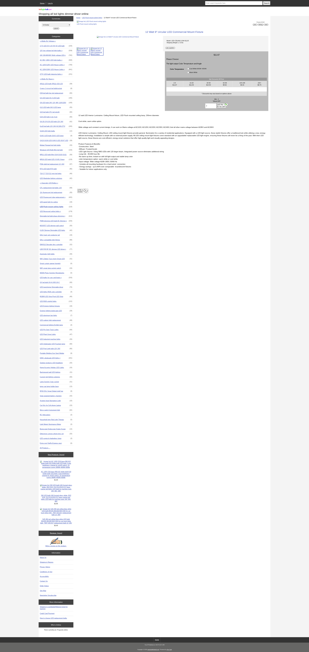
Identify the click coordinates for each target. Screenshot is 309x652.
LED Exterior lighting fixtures (56, 306)
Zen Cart (169, 649)
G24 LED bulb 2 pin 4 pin (56, 117)
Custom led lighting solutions (56, 377)
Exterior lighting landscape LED (56, 311)
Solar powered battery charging (56, 396)
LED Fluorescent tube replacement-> (56, 197)
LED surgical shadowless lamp (56, 438)
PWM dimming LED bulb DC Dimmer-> (56, 221)
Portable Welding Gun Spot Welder (56, 353)
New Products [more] (56, 455)
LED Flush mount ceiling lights (92, 17)
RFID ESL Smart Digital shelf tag (56, 391)
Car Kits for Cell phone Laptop (56, 405)
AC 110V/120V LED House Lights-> (56, 65)
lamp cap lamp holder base (56, 386)
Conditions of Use (46, 572)
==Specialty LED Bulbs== (49, 183)
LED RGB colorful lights (56, 301)
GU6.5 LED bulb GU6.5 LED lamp (56, 136)
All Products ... (45, 448)
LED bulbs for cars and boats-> (56, 277)
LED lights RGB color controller (56, 292)
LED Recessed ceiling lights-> (56, 211)
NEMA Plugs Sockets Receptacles (56, 273)
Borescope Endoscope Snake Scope (56, 429)
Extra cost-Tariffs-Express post (56, 443)
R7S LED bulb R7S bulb (56, 169)
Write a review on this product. (56, 546)
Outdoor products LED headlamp (56, 363)
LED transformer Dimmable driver (56, 287)
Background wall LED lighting (56, 372)
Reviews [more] (56, 533)
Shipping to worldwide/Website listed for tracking (54, 608)
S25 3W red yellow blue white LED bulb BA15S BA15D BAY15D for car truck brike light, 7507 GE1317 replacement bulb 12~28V (56, 521)
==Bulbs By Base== (47, 79)
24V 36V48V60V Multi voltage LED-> (56, 55)
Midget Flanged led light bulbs (56, 145)
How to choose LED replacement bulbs (53, 618)
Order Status (44, 586)
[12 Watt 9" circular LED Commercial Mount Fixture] (83, 51)
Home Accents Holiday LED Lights (56, 367)
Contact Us (44, 581)
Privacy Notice (45, 567)
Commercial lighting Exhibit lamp (56, 325)
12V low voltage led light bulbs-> (56, 50)
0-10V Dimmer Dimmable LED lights (56, 230)
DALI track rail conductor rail (56, 235)
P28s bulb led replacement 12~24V (56, 164)
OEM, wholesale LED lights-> (56, 358)
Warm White (193, 72)
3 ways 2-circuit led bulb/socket (56, 88)
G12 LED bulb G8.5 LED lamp (56, 107)
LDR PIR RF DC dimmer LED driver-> (56, 249)
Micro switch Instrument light (56, 410)
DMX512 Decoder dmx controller (56, 244)
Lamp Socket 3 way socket (56, 382)
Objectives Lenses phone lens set (56, 434)
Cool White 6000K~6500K (198, 68)
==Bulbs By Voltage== (48, 41)
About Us (43, 557)
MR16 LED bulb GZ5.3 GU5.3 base (56, 159)
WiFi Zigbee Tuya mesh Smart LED (56, 259)
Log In (50, 3)
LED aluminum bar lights (56, 315)
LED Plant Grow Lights (56, 334)
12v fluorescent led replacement (56, 192)
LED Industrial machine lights (56, 339)
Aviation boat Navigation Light (56, 401)
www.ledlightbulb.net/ (153, 649)
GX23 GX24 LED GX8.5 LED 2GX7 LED (56, 140)
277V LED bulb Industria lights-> (56, 74)
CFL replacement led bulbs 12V (56, 188)
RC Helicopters (56, 415)
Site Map (43, 591)
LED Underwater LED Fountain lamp (56, 344)
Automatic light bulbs (56, 254)
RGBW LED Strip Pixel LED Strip (56, 296)
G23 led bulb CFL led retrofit (56, 112)
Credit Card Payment (47, 613)
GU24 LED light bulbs (56, 131)
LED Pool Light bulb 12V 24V (56, 349)
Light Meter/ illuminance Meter (56, 424)
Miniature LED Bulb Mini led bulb (56, 150)
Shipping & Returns (46, 562)
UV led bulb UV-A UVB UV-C (56, 282)
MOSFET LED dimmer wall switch (56, 226)
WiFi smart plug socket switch (56, 268)
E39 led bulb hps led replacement (56, 93)
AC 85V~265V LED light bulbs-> (56, 60)
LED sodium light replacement (56, 320)
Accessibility (44, 576)
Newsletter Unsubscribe (48, 595)
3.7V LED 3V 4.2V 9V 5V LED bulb (56, 46)
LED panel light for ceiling (56, 202)
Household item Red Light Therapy (56, 420)
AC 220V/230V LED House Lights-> (56, 69)
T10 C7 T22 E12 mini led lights (56, 173)
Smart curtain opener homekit (56, 263)
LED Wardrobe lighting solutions (56, 178)
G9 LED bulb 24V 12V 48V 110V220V (56, 103)
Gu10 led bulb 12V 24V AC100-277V (56, 126)
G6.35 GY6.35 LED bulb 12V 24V (56, 121)
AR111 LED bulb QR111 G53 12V (56, 84)
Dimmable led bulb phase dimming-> (56, 216)
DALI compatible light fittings (56, 240)
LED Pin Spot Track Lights (56, 330)
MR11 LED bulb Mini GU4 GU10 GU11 (56, 155)
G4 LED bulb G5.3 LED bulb (56, 98)
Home (42, 3)
